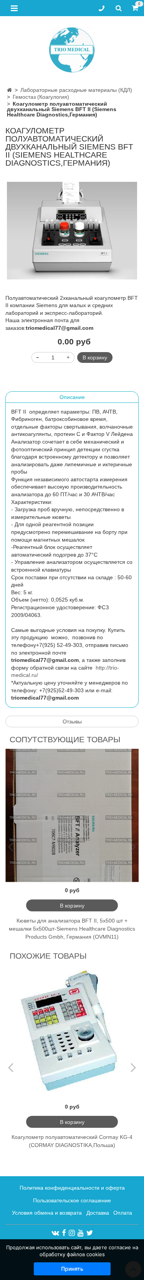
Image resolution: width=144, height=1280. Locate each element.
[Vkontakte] (55, 1232)
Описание (72, 397)
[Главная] (9, 90)
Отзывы (72, 721)
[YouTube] (81, 1232)
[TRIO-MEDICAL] (72, 48)
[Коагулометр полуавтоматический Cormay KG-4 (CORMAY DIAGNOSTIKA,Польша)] (72, 1032)
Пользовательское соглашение (72, 1200)
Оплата (122, 1213)
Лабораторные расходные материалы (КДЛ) (76, 90)
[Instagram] (72, 1232)
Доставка (97, 1213)
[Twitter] (89, 1232)
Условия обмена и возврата (47, 1213)
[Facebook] (64, 1232)
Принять (72, 1268)
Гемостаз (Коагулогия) (41, 97)
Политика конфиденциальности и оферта (72, 1188)
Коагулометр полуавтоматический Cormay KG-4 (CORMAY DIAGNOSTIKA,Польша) (72, 1141)
